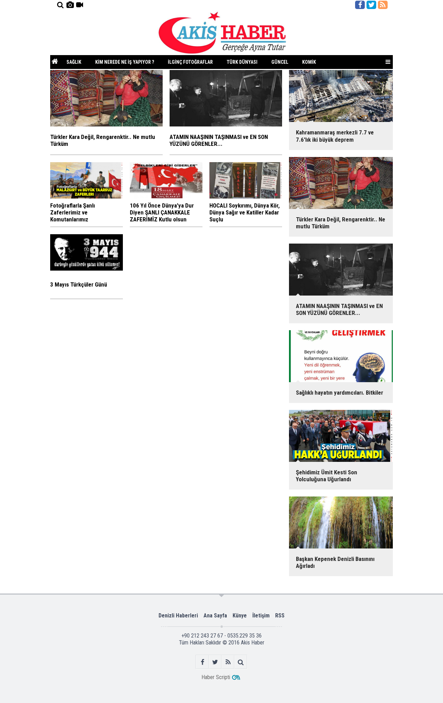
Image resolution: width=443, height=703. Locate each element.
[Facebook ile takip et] (360, 5)
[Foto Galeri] (70, 5)
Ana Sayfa (215, 615)
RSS (279, 615)
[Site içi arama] (60, 5)
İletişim (261, 615)
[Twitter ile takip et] (371, 5)
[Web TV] (79, 5)
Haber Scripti (215, 677)
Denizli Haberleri (178, 615)
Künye (240, 615)
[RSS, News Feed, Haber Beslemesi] (383, 5)
